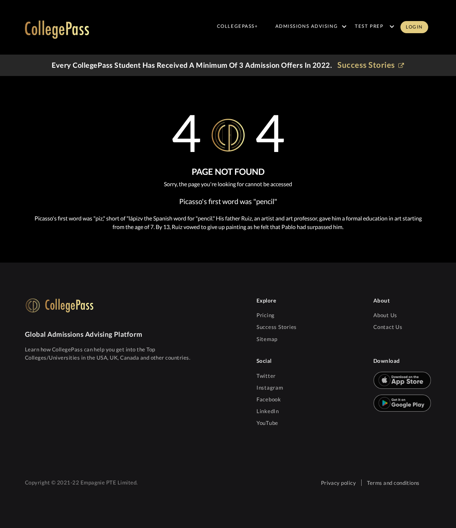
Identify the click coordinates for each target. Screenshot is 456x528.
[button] (414, 31)
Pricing (265, 315)
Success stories (367, 65)
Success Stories (276, 327)
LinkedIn (267, 411)
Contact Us (388, 327)
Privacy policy (338, 482)
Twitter (266, 375)
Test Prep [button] (369, 26)
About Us (385, 315)
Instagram (269, 387)
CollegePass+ (237, 26)
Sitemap (267, 339)
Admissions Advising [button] (306, 26)
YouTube (267, 423)
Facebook (268, 399)
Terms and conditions (393, 482)
